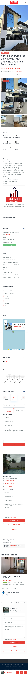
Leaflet (10, 349)
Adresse (5, 228)
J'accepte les (11, 442)
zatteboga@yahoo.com (11, 486)
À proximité (6, 357)
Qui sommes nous (7, 666)
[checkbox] (3, 442)
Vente (3, 52)
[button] (14, 332)
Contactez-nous (17, 666)
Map (4, 315)
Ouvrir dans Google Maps (9, 245)
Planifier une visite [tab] (20, 602)
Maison (12, 669)
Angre (20, 71)
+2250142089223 (9, 481)
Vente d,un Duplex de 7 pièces (20, 324)
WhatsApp (14, 529)
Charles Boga (7, 476)
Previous (4, 397)
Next (23, 397)
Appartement (6, 669)
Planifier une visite (8, 391)
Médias (24, 666)
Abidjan (16, 71)
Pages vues (6, 370)
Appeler (14, 525)
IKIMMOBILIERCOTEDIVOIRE (12, 592)
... (4, 586)
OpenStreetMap (17, 349)
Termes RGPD (14, 442)
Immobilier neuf (19, 669)
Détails (5, 253)
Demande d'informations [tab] (7, 602)
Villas (7, 52)
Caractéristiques (8, 286)
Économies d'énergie (9, 217)
